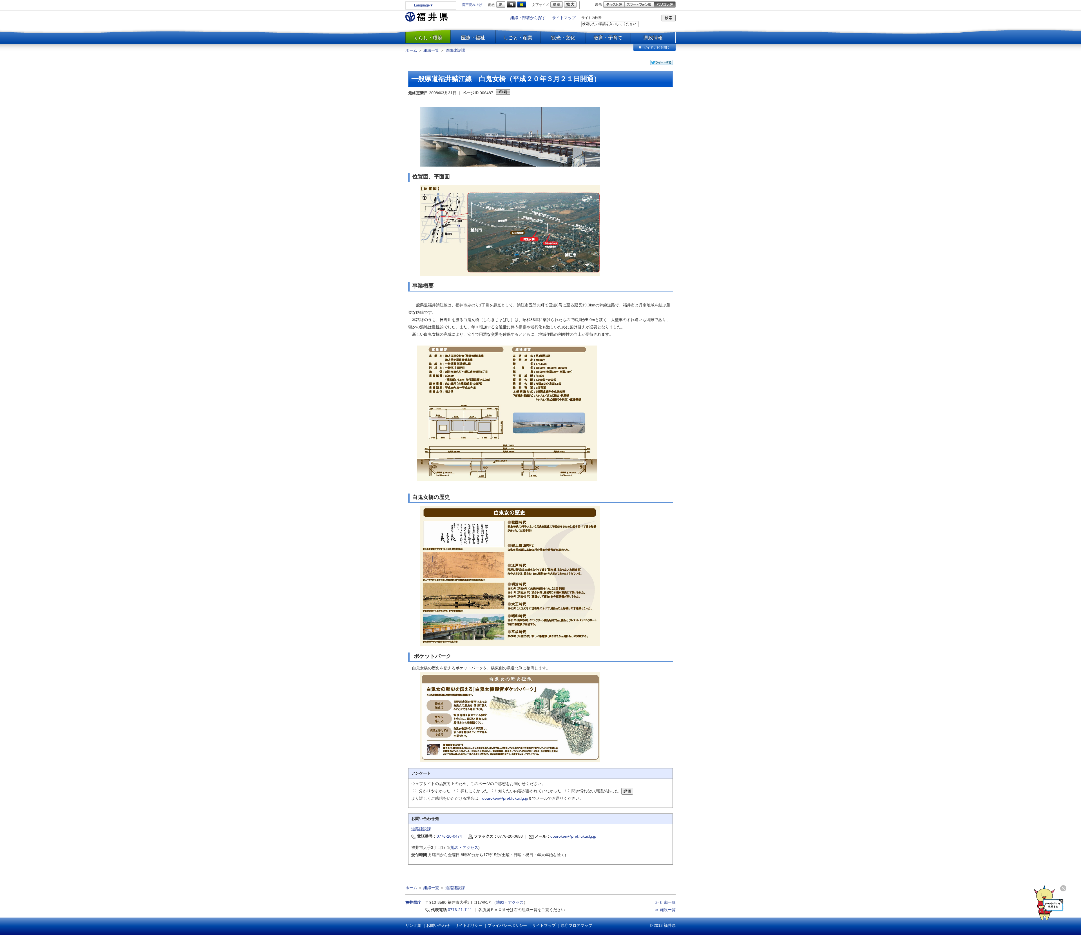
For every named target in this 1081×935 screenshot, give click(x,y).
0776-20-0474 (449, 836)
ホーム (411, 50)
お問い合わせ (438, 925)
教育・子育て (608, 38)
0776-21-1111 (460, 909)
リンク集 (413, 925)
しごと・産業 (518, 38)
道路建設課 (455, 50)
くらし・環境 (428, 38)
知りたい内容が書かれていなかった (529, 791)
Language (423, 5)
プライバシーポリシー (507, 925)
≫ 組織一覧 (665, 902)
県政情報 (653, 38)
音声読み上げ (472, 5)
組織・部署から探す (528, 17)
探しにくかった (474, 791)
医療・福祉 (473, 38)
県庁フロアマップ (576, 925)
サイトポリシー (469, 925)
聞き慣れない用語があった (595, 791)
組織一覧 (431, 50)
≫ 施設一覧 (665, 909)
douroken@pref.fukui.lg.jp (505, 798)
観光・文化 (563, 38)
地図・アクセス (464, 847)
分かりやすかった (434, 791)
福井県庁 (413, 902)
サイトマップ (564, 17)
